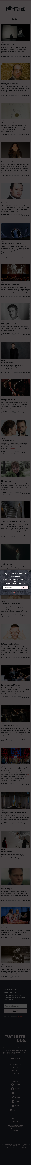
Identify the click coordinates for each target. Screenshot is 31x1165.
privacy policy (16, 592)
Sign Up (24, 587)
